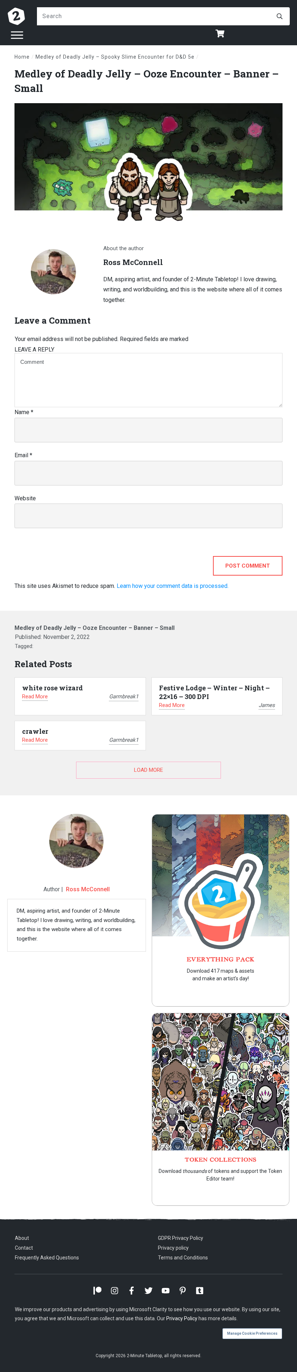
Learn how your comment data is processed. (173, 585)
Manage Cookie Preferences (252, 1333)
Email (23, 455)
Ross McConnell (88, 889)
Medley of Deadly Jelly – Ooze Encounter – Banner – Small (94, 627)
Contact (24, 1248)
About (22, 1238)
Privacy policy (173, 1248)
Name (23, 412)
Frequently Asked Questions (47, 1258)
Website (25, 498)
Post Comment (247, 566)
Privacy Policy (181, 1318)
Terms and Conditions (183, 1258)
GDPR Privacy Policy (180, 1238)
